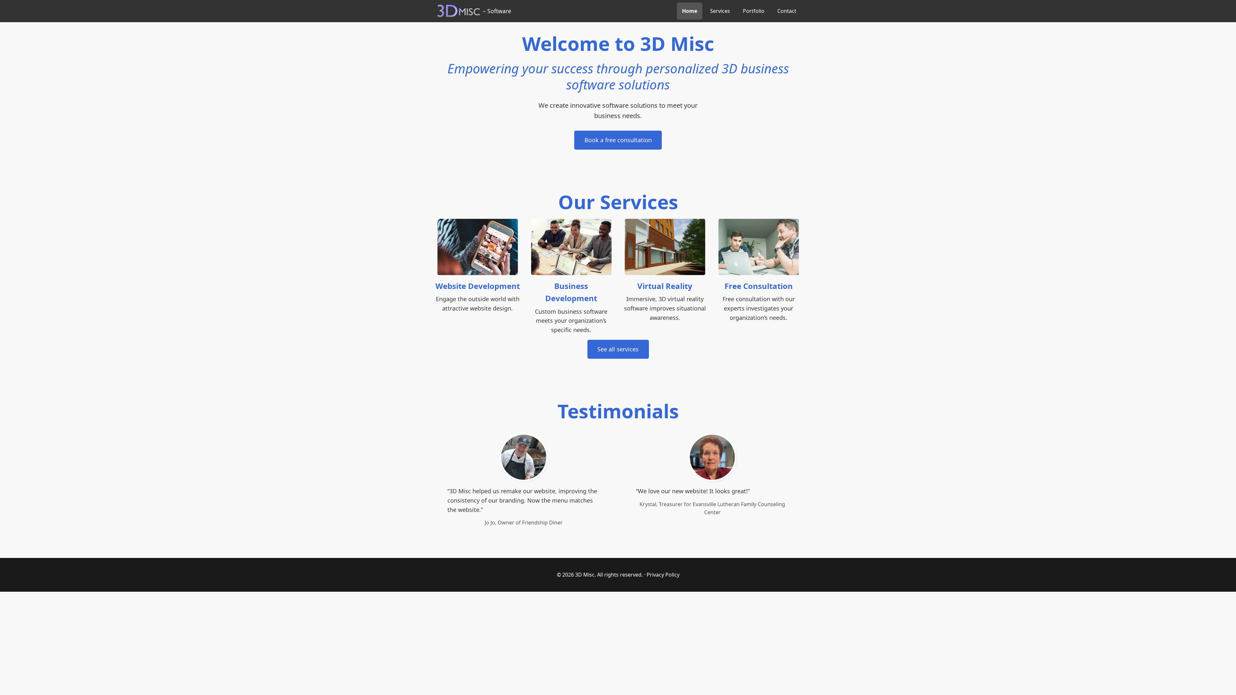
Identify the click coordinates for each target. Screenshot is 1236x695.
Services (720, 10)
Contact (786, 10)
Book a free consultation (618, 140)
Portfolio (753, 10)
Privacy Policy (663, 574)
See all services (618, 349)
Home (689, 10)
